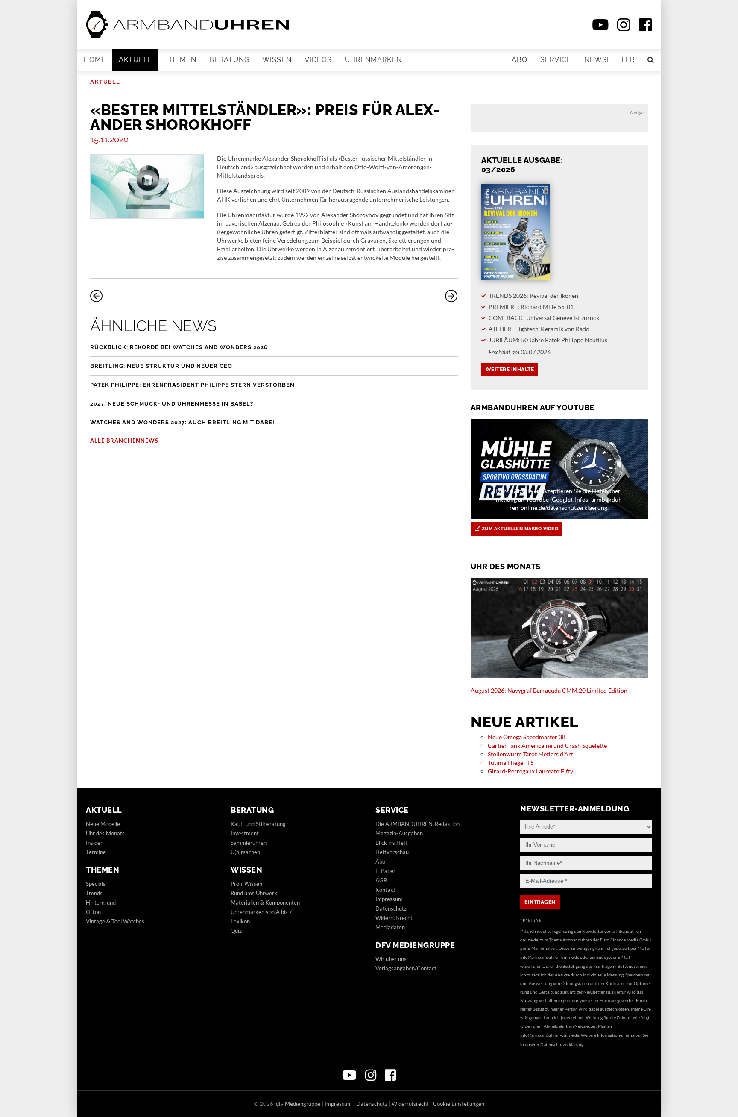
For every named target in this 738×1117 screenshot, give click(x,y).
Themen (180, 60)
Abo (519, 60)
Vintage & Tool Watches (115, 921)
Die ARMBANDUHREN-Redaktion (417, 823)
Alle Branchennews (124, 440)
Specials (95, 883)
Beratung (229, 60)
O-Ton (93, 911)
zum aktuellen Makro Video (519, 529)
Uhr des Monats (105, 833)
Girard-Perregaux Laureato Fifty (530, 771)
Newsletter (609, 60)
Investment (245, 833)
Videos (318, 60)
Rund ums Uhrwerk (254, 893)
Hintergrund (101, 902)
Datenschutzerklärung (561, 1044)
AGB (381, 880)
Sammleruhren (248, 842)
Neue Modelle (103, 823)
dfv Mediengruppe (415, 945)
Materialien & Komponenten (265, 902)
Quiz (236, 930)
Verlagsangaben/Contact (405, 968)
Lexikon (240, 921)
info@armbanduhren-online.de (549, 957)
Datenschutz (391, 908)
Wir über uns (391, 958)
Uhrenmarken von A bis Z (262, 911)
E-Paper (385, 870)
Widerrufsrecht (394, 917)
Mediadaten (390, 927)
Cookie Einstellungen (458, 1103)
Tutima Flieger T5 (511, 762)
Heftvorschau (392, 852)
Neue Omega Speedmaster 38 (526, 737)
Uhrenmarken (373, 60)
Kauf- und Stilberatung (258, 823)
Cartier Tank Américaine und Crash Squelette (547, 745)
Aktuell (135, 60)
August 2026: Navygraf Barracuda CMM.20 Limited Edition (549, 690)
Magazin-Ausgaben (399, 833)
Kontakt (385, 889)
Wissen (277, 60)
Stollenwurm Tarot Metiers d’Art (530, 754)
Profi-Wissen (246, 883)
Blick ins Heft (391, 842)
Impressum (389, 899)
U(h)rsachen (245, 852)
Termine (96, 852)
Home (95, 60)
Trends (94, 893)
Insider (94, 842)
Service (555, 60)
